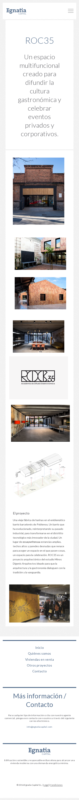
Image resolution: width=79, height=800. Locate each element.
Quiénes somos (39, 653)
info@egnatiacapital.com (39, 726)
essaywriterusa (31, 541)
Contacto (39, 671)
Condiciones (56, 784)
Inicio (39, 647)
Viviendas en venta (39, 659)
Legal (46, 784)
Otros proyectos (39, 665)
